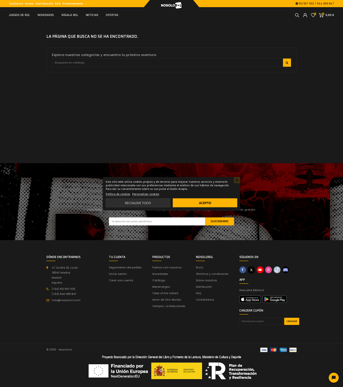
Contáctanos (205, 299)
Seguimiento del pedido (125, 267)
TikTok (277, 269)
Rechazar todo (138, 203)
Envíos (29, 3)
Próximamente (73, 3)
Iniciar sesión (118, 274)
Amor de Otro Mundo (166, 299)
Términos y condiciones (212, 274)
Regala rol (69, 15)
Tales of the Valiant (165, 293)
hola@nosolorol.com (66, 300)
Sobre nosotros (206, 280)
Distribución (44, 3)
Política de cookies (118, 194)
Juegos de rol (19, 15)
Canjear (291, 321)
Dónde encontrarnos (63, 257)
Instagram (268, 269)
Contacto (16, 3)
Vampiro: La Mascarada (168, 306)
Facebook (242, 269)
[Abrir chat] (334, 378)
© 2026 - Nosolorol (59, 349)
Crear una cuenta (121, 280)
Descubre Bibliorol (251, 290)
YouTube (260, 269)
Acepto (205, 203)
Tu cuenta (117, 257)
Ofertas (112, 15)
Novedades (46, 15)
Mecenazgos (161, 287)
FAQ (58, 3)
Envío (199, 267)
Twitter (251, 270)
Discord (285, 269)
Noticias (92, 15)
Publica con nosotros (167, 267)
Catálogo (158, 280)
